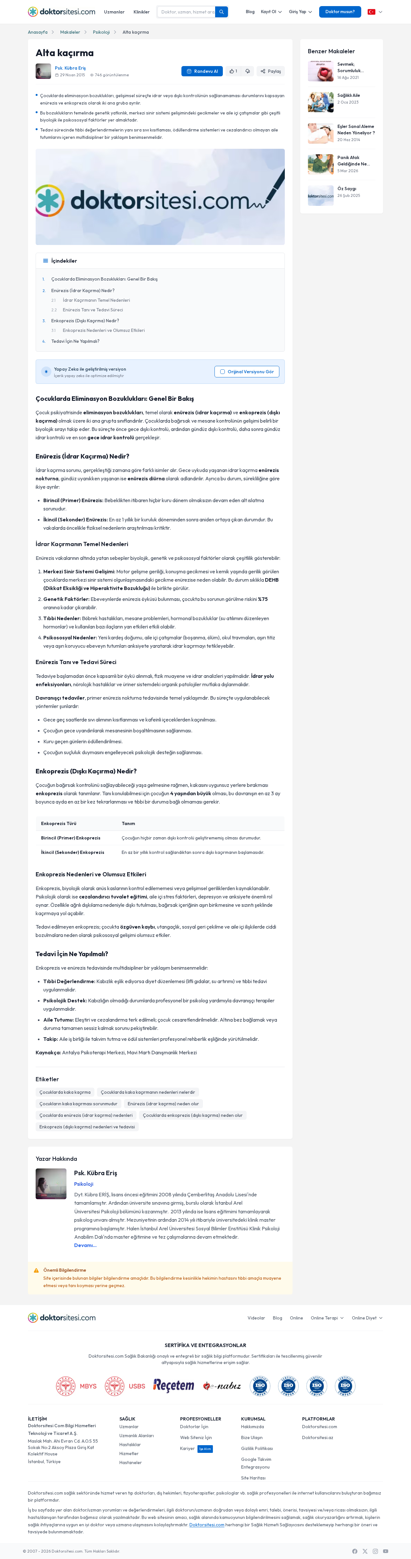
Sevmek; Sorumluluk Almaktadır (349, 67)
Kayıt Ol (268, 11)
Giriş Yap (297, 11)
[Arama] (221, 11)
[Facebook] (354, 1551)
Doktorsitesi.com (319, 1426)
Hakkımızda (252, 1426)
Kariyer (195, 1448)
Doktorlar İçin (194, 1426)
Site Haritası (253, 1478)
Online (296, 1318)
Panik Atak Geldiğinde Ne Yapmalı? (352, 161)
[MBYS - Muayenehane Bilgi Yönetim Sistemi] (76, 1386)
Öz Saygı (346, 188)
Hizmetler (129, 1453)
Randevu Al (206, 71)
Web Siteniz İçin (196, 1437)
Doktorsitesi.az (317, 1437)
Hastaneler (130, 1462)
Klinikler (142, 12)
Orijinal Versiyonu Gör (251, 372)
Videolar (256, 1318)
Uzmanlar (114, 12)
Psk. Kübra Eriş (70, 68)
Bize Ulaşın (252, 1437)
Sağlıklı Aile (348, 95)
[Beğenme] (247, 71)
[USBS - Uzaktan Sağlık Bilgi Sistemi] (124, 1386)
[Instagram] (375, 1551)
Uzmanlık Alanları (136, 1435)
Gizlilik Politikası (257, 1448)
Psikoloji (101, 32)
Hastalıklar (130, 1444)
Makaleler (70, 32)
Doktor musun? (340, 11)
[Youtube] (385, 1551)
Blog (250, 11)
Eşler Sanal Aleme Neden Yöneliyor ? (356, 129)
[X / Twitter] (365, 1551)
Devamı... (85, 1245)
